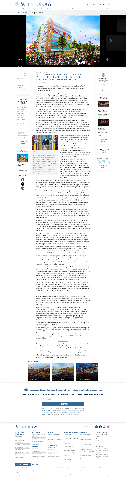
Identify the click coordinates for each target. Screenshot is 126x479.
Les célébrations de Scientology (21, 81)
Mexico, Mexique (20, 115)
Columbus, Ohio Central (22, 121)
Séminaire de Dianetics (37, 448)
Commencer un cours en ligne (74, 467)
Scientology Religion (50, 467)
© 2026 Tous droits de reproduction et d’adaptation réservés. (37, 474)
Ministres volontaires (85, 455)
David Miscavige (61, 467)
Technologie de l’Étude (86, 437)
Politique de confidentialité (69, 474)
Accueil (18, 9)
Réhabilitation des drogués (87, 442)
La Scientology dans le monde (71, 439)
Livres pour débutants (53, 434)
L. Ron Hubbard (26, 9)
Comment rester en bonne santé (86, 460)
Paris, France (20, 111)
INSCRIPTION (63, 404)
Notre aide (74, 9)
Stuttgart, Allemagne (21, 128)
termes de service (67, 414)
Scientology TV (92, 4)
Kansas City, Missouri (21, 124)
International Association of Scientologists (25, 470)
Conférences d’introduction (55, 439)
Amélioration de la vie (37, 453)
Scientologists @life (69, 434)
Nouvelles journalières (71, 432)
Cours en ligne (106, 9)
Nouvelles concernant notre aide (22, 90)
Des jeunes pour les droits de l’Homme (24, 472)
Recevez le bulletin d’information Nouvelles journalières (102, 450)
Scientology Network (38, 467)
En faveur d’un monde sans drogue (65, 470)
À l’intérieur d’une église (21, 452)
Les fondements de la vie (38, 441)
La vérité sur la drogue (85, 444)
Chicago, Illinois (20, 113)
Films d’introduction (53, 442)
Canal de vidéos (19, 457)
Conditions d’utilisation (97, 474)
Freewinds (66, 455)
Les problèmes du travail (38, 438)
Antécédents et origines (21, 447)
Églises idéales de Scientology (68, 447)
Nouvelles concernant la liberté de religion (22, 84)
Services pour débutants (36, 445)
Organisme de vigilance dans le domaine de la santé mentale (87, 451)
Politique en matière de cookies (83, 474)
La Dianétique (28, 467)
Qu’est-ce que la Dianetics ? (22, 444)
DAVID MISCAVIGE (103, 78)
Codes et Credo (19, 449)
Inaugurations (20, 78)
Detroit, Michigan (21, 126)
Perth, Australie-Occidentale (20, 132)
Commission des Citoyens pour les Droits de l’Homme (48, 472)
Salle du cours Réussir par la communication (39, 457)
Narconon (52, 470)
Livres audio (51, 437)
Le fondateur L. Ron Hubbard (19, 437)
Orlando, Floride (20, 130)
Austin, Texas (20, 117)
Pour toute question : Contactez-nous (102, 435)
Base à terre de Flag (69, 453)
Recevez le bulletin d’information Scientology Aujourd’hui (102, 456)
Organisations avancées (70, 450)
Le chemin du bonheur (86, 434)
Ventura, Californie (21, 119)
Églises (52, 9)
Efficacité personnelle (37, 451)
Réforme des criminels (86, 439)
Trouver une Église (102, 443)
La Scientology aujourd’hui (62, 9)
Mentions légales (107, 474)
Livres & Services (96, 9)
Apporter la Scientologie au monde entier (71, 458)
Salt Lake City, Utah (21, 138)
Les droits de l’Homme (85, 447)
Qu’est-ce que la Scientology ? (40, 9)
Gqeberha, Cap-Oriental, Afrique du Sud (22, 108)
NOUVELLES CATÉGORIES (23, 74)
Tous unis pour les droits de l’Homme (84, 470)
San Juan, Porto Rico (21, 106)
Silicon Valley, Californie (22, 135)
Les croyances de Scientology (19, 441)
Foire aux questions (84, 9)
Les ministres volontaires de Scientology (92, 467)
